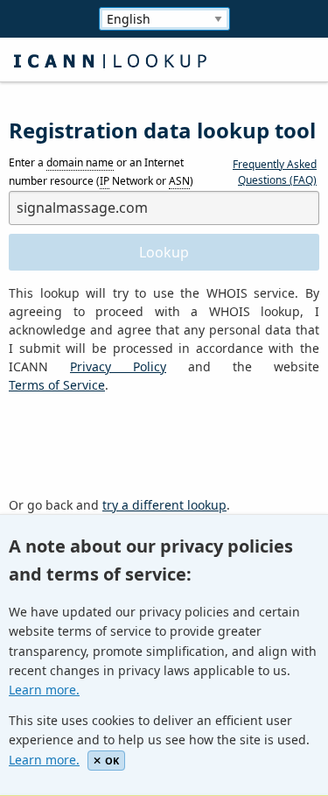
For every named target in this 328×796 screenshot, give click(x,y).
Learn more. (44, 689)
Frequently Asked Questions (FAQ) (275, 172)
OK (112, 760)
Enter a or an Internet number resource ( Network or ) (101, 172)
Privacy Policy (118, 366)
